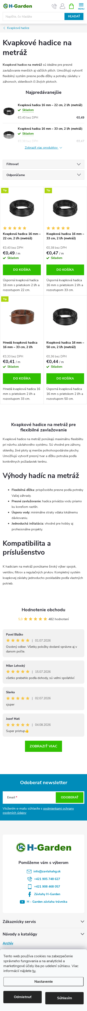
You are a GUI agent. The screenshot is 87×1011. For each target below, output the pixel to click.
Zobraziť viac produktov (41, 148)
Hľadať (74, 16)
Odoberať (70, 797)
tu (33, 970)
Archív (8, 943)
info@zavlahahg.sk (47, 871)
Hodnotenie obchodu (43, 610)
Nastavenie (43, 981)
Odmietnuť (22, 997)
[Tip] (22, 208)
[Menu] (81, 6)
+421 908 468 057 (47, 886)
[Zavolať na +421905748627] (54, 6)
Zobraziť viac (43, 746)
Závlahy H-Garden (47, 894)
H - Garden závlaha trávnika (47, 902)
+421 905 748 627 (47, 879)
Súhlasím (64, 998)
